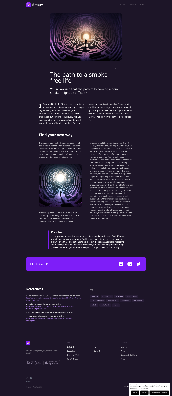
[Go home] (28, 343)
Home (122, 5)
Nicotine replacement (98, 300)
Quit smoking (125, 300)
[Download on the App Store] (51, 362)
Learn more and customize (159, 392)
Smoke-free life (105, 305)
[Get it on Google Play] (34, 362)
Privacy (123, 351)
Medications (119, 296)
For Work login (72, 359)
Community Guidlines (129, 355)
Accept (135, 392)
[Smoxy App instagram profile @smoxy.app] (31, 377)
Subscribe (71, 351)
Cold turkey (95, 296)
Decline (144, 392)
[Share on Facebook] (121, 264)
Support (116, 305)
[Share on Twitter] (138, 264)
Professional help (112, 300)
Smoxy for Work (73, 355)
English (127, 387)
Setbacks (94, 305)
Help (142, 5)
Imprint (124, 347)
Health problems (106, 296)
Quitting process (138, 300)
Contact (97, 351)
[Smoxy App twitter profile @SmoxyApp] (27, 378)
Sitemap (29, 382)
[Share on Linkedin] (130, 264)
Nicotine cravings (132, 296)
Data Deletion (72, 347)
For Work (132, 5)
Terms (123, 359)
